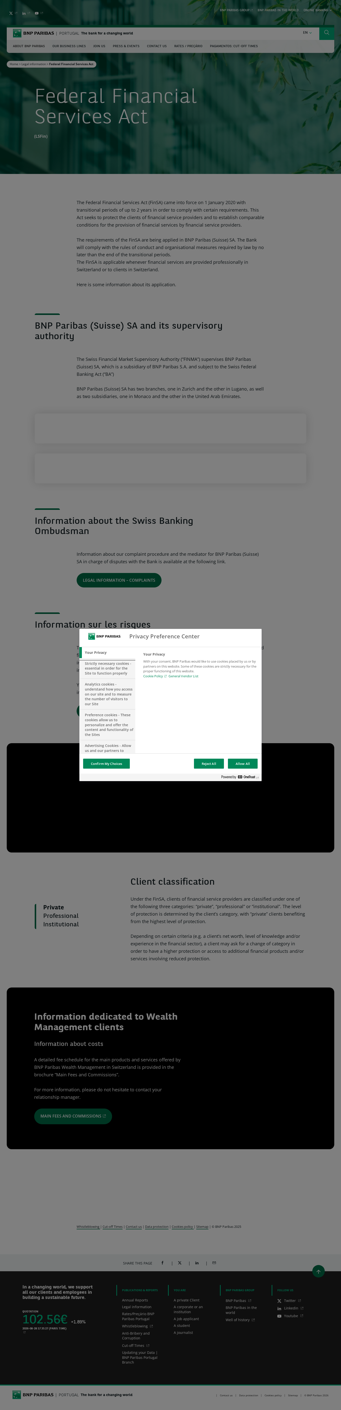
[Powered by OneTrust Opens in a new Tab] (240, 778)
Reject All (209, 763)
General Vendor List (183, 676)
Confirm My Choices (106, 763)
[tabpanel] (200, 666)
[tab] (107, 652)
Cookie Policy (153, 676)
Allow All (243, 763)
